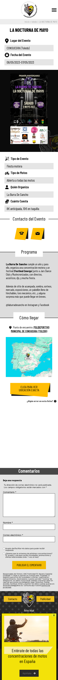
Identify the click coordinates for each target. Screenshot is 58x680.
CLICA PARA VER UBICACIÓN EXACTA (29, 388)
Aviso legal (29, 610)
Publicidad (45, 599)
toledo (34, 21)
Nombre (8, 522)
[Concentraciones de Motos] (29, 9)
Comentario (9, 492)
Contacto (12, 599)
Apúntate (27, 673)
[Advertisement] (29, 436)
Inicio (27, 21)
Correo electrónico (13, 535)
